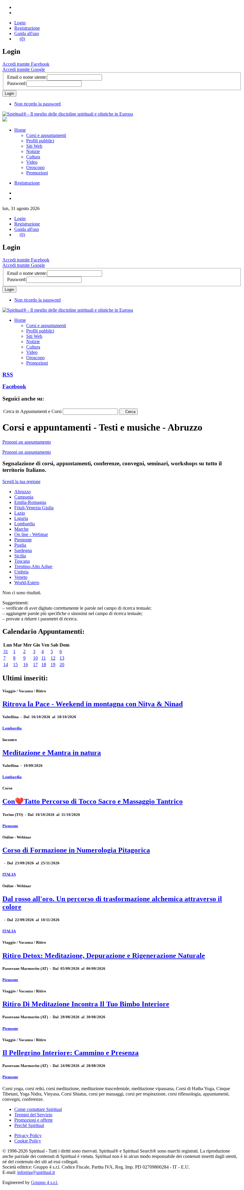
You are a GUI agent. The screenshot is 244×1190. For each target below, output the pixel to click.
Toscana (22, 561)
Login (20, 22)
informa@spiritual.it (36, 1172)
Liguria (21, 518)
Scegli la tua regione (21, 481)
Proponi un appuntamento (26, 442)
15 (15, 664)
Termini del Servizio (33, 1114)
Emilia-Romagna (30, 502)
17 (35, 664)
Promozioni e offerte (33, 1120)
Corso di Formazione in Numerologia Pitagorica (76, 850)
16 (25, 664)
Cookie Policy (27, 1140)
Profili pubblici (40, 140)
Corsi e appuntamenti (46, 135)
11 (43, 658)
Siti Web (34, 146)
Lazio (19, 513)
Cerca (130, 411)
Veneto (20, 577)
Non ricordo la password (37, 103)
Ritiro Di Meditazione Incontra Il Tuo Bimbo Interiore (85, 1004)
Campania (23, 496)
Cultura (33, 156)
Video (31, 162)
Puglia (20, 545)
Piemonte (23, 539)
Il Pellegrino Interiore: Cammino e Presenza (70, 1053)
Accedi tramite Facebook (25, 64)
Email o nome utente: (27, 77)
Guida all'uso (26, 33)
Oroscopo (35, 167)
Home (20, 130)
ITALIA (9, 874)
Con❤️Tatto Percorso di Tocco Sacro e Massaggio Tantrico (92, 801)
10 (35, 658)
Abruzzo (22, 491)
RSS (7, 374)
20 (62, 664)
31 (5, 651)
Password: (16, 83)
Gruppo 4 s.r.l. (44, 1182)
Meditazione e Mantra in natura (51, 752)
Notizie (33, 151)
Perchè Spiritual (29, 1125)
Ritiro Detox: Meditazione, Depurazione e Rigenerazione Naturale (103, 955)
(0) (22, 38)
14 (5, 664)
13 (62, 658)
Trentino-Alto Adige (33, 566)
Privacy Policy (28, 1135)
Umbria (21, 571)
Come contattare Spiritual (38, 1109)
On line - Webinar (31, 534)
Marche (21, 529)
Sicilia (20, 555)
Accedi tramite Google (23, 69)
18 (43, 664)
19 (53, 664)
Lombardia (24, 523)
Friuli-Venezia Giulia (34, 507)
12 (53, 658)
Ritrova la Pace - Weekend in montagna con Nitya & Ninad (92, 704)
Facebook (14, 386)
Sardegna (23, 550)
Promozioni (37, 172)
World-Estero (26, 582)
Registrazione (27, 28)
